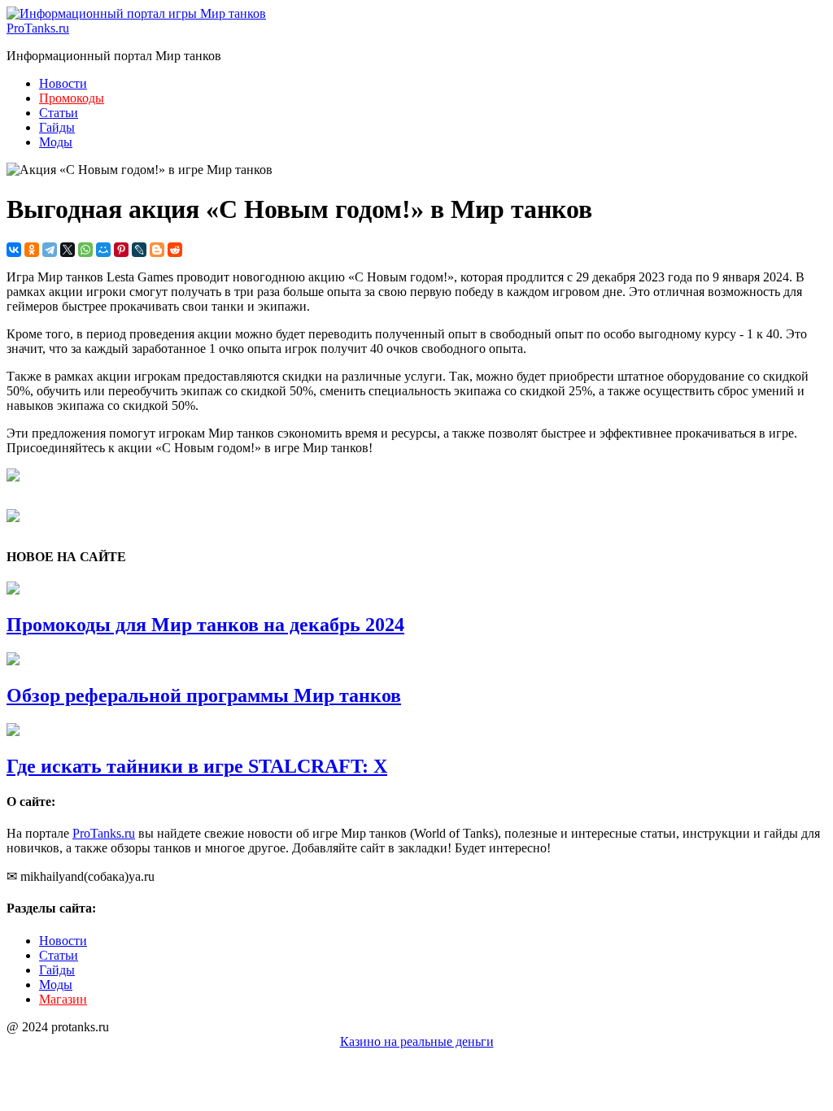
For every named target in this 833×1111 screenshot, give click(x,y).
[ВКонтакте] (14, 249)
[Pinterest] (121, 249)
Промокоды (71, 98)
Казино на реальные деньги (417, 1041)
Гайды (57, 127)
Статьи (58, 113)
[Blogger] (157, 249)
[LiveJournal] (139, 249)
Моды (55, 142)
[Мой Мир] (103, 249)
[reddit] (175, 249)
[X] (67, 249)
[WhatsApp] (85, 249)
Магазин (63, 999)
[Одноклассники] (31, 249)
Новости (63, 83)
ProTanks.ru (38, 28)
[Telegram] (49, 249)
